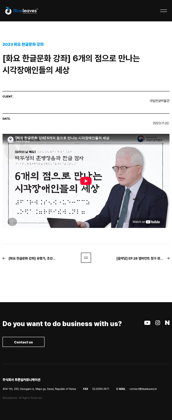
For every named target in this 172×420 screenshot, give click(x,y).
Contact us (23, 342)
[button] (31, 258)
